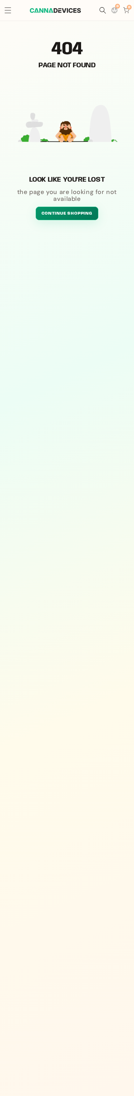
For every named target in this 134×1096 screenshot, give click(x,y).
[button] (8, 10)
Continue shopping (67, 213)
